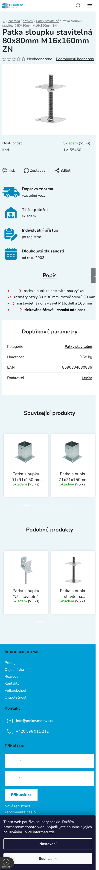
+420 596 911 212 (32, 731)
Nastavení (47, 843)
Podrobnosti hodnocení (75, 59)
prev (5, 447)
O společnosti (16, 697)
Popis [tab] (50, 275)
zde (52, 832)
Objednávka (14, 669)
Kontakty (12, 683)
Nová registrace (18, 806)
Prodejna (12, 662)
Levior (87, 377)
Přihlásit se (21, 794)
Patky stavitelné (78, 346)
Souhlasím (48, 858)
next (94, 447)
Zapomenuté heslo (20, 812)
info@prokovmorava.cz (34, 720)
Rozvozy (11, 676)
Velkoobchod (15, 690)
